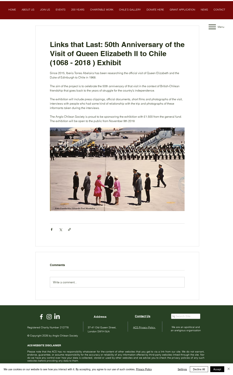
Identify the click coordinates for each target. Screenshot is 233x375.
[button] (130, 9)
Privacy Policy (144, 369)
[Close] (228, 369)
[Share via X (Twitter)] (60, 229)
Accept (217, 369)
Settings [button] (182, 369)
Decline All (199, 369)
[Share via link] (69, 229)
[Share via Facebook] (51, 229)
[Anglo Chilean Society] (49, 316)
